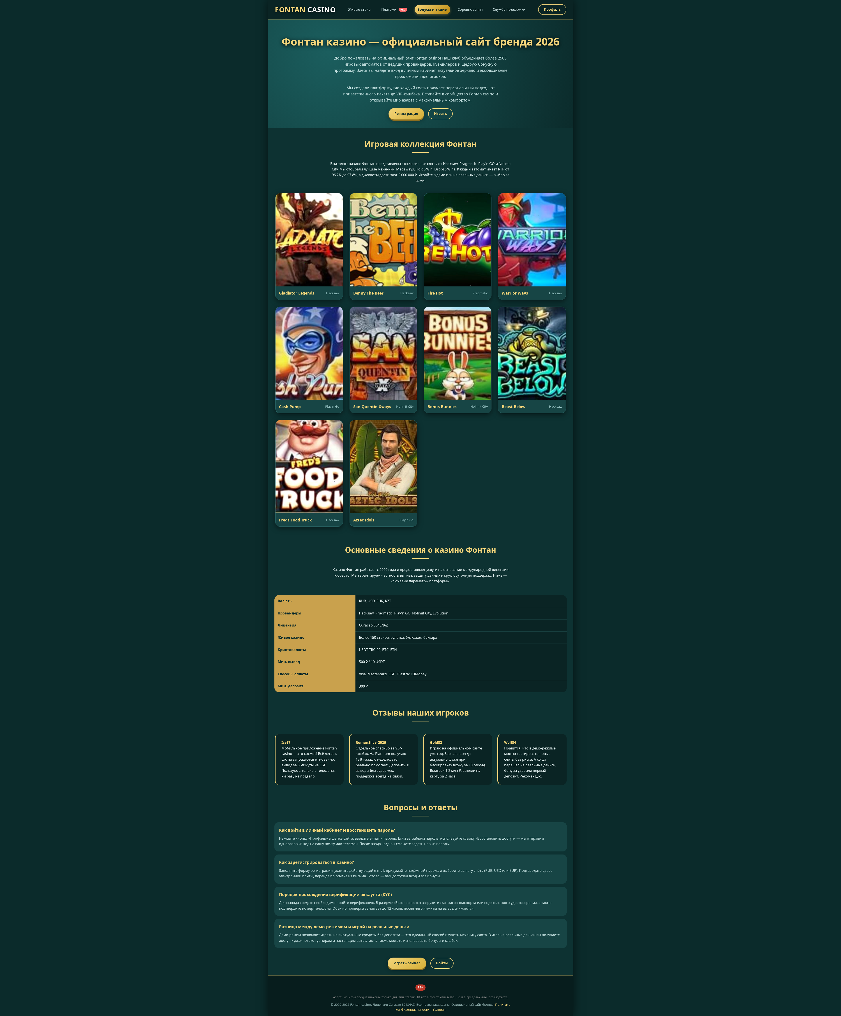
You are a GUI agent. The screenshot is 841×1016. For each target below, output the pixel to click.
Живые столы (359, 9)
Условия (439, 1009)
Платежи (393, 9)
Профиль (552, 9)
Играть (440, 113)
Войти (442, 963)
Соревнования (470, 9)
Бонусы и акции (432, 9)
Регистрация (406, 113)
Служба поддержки (509, 9)
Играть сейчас (407, 963)
